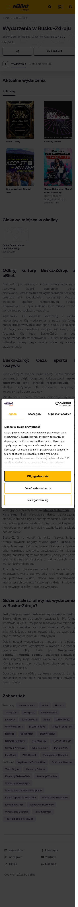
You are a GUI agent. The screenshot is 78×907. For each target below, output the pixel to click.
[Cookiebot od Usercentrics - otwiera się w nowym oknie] (55, 403)
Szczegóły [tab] (34, 413)
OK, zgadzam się (37, 476)
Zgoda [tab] (13, 413)
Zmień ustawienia (35, 488)
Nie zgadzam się (37, 500)
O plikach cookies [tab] (59, 413)
